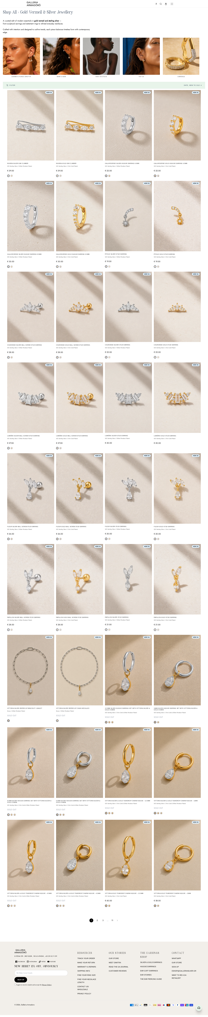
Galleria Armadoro (28, 1005)
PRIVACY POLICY (84, 994)
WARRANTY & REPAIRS (86, 967)
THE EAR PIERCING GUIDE (151, 979)
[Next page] (117, 920)
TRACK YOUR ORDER (86, 958)
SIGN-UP (175, 967)
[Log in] (156, 4)
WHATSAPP (176, 958)
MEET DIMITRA (115, 963)
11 (112, 920)
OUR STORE (114, 958)
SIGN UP (20, 980)
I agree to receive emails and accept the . (34, 985)
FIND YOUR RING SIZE (86, 975)
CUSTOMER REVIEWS (118, 971)
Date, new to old (193, 85)
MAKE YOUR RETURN (86, 963)
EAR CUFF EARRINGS (149, 971)
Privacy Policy (47, 985)
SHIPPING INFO (83, 971)
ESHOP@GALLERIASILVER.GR (184, 971)
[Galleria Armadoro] (40, 4)
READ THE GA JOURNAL (118, 967)
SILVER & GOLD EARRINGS (151, 962)
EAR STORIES (145, 975)
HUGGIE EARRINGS (148, 967)
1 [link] (91, 920)
